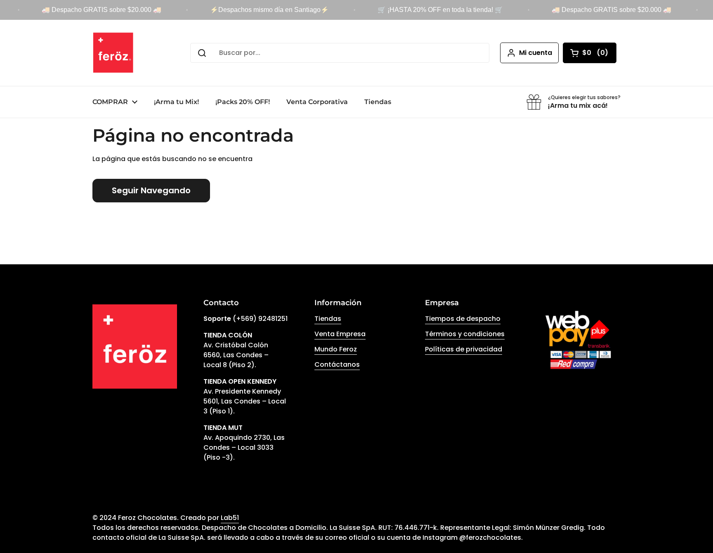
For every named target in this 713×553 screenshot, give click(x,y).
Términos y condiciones (465, 334)
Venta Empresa (340, 334)
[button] (589, 53)
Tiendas (327, 318)
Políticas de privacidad (463, 349)
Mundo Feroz (335, 349)
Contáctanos (337, 364)
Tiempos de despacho (463, 318)
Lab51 (230, 517)
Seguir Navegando (151, 190)
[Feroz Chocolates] (113, 53)
